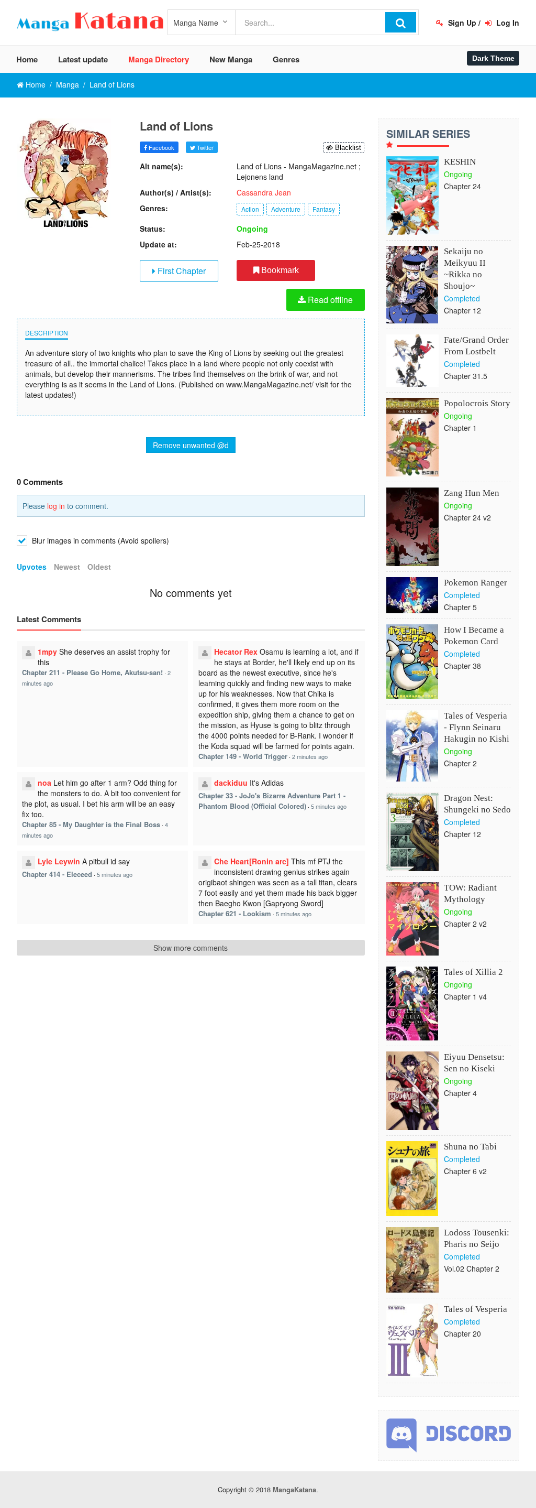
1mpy (47, 651)
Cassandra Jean (264, 192)
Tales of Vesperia (475, 1309)
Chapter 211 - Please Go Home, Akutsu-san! (92, 672)
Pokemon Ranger (475, 583)
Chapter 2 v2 (465, 923)
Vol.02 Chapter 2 (471, 1268)
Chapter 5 (460, 607)
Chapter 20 (462, 1333)
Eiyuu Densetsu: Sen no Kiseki (474, 1062)
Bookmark (279, 270)
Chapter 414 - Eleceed (57, 874)
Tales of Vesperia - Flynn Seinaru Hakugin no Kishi (476, 727)
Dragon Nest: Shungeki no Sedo (477, 804)
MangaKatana (294, 1489)
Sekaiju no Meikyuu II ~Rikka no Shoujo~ (465, 268)
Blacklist (347, 147)
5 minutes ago (329, 806)
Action (250, 208)
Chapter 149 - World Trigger (242, 756)
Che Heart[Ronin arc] (251, 861)
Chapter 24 (462, 186)
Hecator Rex (236, 651)
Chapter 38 (462, 665)
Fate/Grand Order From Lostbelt (476, 345)
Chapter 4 (460, 1093)
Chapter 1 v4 (465, 996)
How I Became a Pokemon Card (474, 635)
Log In (506, 22)
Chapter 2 (460, 763)
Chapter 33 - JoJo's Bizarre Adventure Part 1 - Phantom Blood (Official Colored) (271, 800)
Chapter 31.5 (465, 376)
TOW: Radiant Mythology (470, 893)
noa (44, 782)
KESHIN (460, 162)
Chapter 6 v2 (465, 1171)
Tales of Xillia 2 (473, 972)
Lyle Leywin (59, 861)
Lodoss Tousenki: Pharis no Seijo (476, 1238)
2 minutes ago (310, 756)
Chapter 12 (462, 310)
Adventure (285, 208)
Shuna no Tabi (470, 1147)
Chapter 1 (460, 427)
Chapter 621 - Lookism (234, 913)
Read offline (329, 300)
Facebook (160, 147)
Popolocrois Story (477, 403)
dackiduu (231, 782)
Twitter (204, 147)
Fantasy (323, 208)
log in (56, 506)
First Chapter (180, 271)
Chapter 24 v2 (467, 517)
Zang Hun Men (471, 493)
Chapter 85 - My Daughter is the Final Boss (91, 824)
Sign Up (461, 22)
